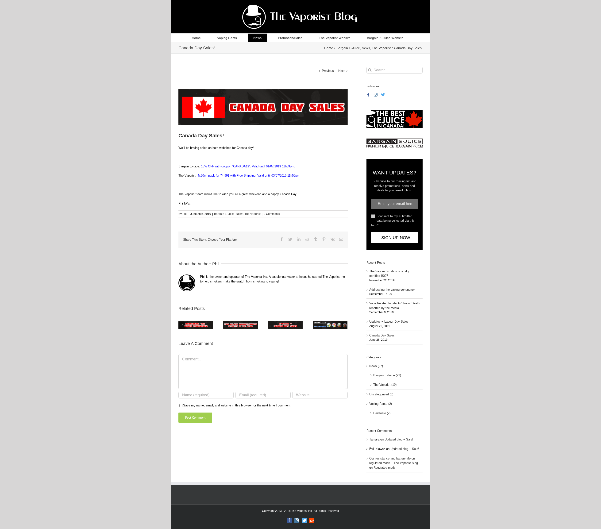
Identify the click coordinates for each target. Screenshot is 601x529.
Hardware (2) (381, 413)
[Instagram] (376, 95)
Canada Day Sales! (382, 335)
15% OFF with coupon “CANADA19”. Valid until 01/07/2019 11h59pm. (248, 166)
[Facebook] (368, 95)
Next (341, 71)
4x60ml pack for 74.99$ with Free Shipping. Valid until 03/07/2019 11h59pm (248, 175)
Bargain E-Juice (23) (387, 375)
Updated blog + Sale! (399, 439)
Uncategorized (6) (381, 394)
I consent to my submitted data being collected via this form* (393, 220)
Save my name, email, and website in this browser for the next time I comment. (237, 405)
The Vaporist (253, 214)
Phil (184, 214)
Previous (328, 71)
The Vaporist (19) (385, 384)
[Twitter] (383, 95)
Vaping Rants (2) (380, 403)
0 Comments (272, 214)
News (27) (376, 366)
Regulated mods (385, 467)
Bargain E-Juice (224, 214)
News (239, 214)
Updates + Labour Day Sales (388, 321)
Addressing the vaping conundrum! (392, 289)
